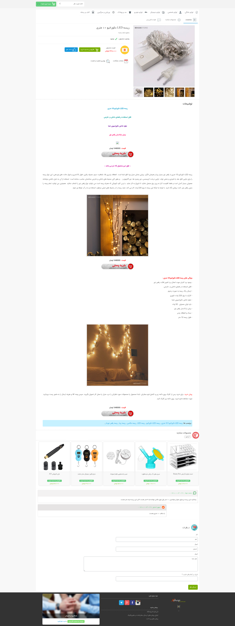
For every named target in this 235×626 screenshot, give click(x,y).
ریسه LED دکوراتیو (153, 423)
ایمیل (196, 544)
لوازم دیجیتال (155, 12)
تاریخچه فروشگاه (152, 612)
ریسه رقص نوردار (112, 423)
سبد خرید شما (46, 4)
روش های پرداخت (152, 619)
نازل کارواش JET (54, 474)
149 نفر (69, 49)
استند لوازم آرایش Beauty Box (183, 474)
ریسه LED (141, 423)
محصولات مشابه (171, 20)
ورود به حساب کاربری (76, 621)
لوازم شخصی (172, 12)
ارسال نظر (193, 587)
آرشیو (187, 437)
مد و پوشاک (122, 12)
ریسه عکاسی (131, 423)
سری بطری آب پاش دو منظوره (151, 474)
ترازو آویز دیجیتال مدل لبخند (86, 474)
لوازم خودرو (138, 12)
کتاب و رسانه (85, 12)
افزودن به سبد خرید (87, 49)
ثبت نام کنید (62, 621)
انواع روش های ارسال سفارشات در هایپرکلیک (143, 615)
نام (197, 534)
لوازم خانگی (189, 12)
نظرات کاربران (151, 20)
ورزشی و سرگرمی (103, 12)
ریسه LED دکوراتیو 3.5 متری (172, 423)
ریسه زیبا (122, 423)
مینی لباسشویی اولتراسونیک (118, 474)
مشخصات (188, 20)
